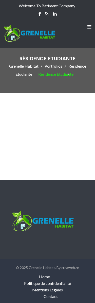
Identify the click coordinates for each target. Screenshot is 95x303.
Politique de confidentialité (47, 283)
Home (44, 276)
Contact (51, 296)
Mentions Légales (47, 289)
